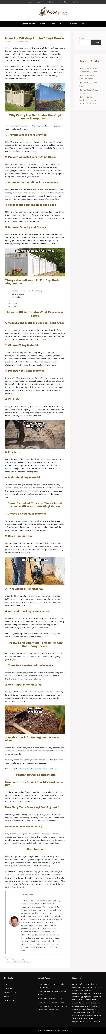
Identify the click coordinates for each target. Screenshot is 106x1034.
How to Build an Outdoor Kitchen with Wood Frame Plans (88, 100)
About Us (39, 2)
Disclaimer (49, 2)
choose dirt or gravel (29, 521)
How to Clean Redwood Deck (16, 960)
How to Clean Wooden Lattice (51, 1002)
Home (30, 2)
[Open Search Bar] (83, 24)
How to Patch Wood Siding (50, 998)
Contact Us (74, 2)
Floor (42, 24)
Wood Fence (11, 958)
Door (53, 24)
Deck (62, 24)
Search (82, 38)
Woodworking (28, 24)
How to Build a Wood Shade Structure (19, 962)
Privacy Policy (62, 2)
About (6, 996)
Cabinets (73, 24)
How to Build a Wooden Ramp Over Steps (39, 769)
